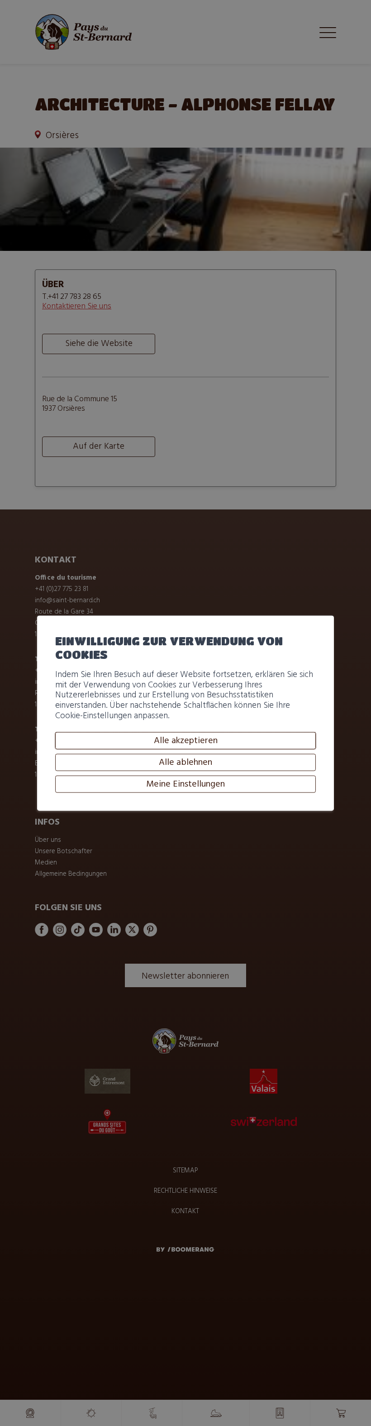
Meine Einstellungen (185, 784)
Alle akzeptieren (186, 741)
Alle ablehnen (185, 762)
